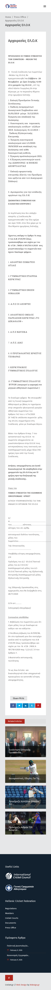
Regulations (11, 908)
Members (9, 913)
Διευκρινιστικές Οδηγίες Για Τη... (25, 778)
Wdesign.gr (35, 985)
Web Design (21, 985)
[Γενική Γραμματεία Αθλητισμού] (19, 891)
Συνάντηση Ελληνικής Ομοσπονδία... (20, 751)
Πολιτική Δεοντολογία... (18, 946)
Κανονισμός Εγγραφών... (18, 955)
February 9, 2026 (16, 950)
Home (8, 17)
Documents (10, 923)
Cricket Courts (11, 918)
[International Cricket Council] (19, 879)
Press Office (20, 17)
